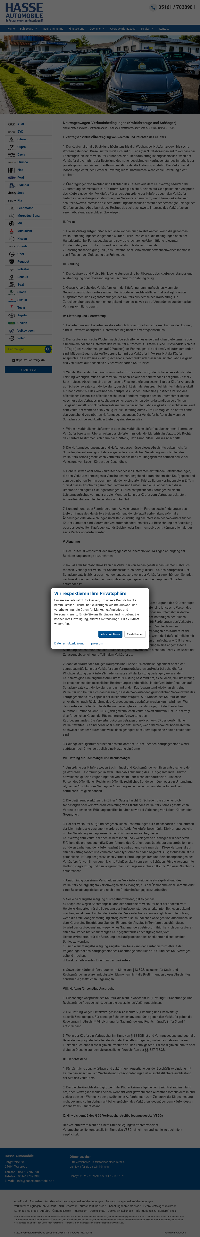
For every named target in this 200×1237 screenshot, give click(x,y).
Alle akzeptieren (110, 634)
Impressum (95, 643)
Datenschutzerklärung (69, 643)
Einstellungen (135, 634)
